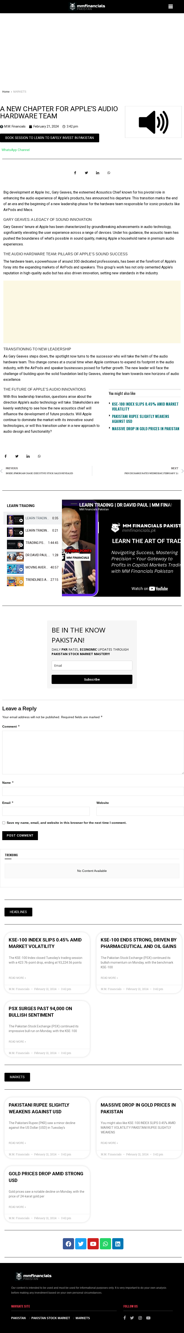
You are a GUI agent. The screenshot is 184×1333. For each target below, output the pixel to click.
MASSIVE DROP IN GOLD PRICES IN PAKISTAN (145, 428)
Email (8, 803)
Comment (11, 726)
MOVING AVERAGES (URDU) (45, 567)
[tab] (32, 518)
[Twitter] (80, 1243)
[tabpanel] (121, 548)
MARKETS (19, 91)
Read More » (17, 978)
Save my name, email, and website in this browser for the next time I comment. (67, 822)
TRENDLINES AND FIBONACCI (46, 579)
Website (102, 803)
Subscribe (92, 679)
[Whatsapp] (105, 1243)
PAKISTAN (18, 1318)
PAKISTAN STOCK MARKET (50, 1318)
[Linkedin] (117, 1243)
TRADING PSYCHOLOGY (42, 543)
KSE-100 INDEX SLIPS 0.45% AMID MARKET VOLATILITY (145, 406)
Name (8, 782)
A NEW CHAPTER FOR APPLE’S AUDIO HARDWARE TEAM (59, 112)
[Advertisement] (92, 46)
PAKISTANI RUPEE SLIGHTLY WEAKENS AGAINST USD (140, 419)
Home (6, 91)
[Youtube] (93, 1243)
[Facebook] (68, 1243)
